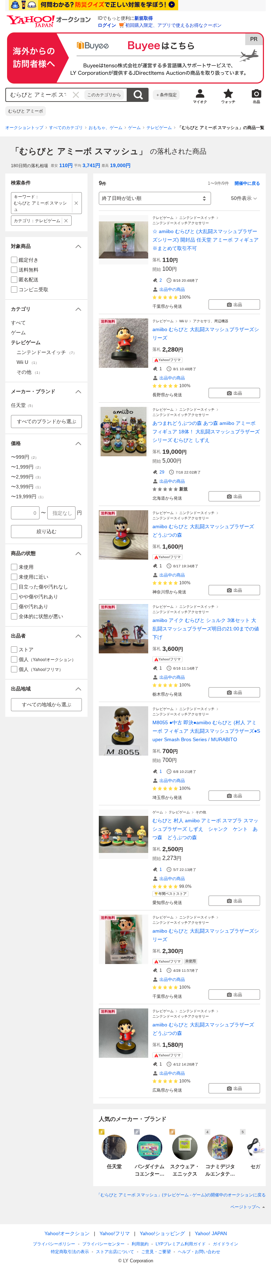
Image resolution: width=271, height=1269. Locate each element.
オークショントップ (24, 127)
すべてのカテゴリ (66, 127)
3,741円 (91, 165)
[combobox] (45, 95)
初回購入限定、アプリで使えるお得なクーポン (173, 25)
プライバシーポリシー (54, 1243)
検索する (138, 95)
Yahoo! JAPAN (211, 1233)
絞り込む (46, 531)
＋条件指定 (166, 94)
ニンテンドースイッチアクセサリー (180, 223)
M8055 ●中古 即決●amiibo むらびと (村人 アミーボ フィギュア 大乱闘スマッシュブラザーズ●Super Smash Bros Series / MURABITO (206, 731)
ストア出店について (115, 1251)
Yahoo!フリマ (115, 1233)
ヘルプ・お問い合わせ (199, 1251)
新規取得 (143, 18)
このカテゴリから (104, 94)
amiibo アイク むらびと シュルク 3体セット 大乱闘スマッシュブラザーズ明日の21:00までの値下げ (205, 628)
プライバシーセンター (103, 1243)
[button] (46, 246)
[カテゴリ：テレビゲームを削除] (66, 220)
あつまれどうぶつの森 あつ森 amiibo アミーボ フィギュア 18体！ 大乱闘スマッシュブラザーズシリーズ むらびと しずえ (206, 431)
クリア (76, 95)
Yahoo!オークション (67, 1233)
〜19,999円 (28, 496)
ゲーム (134, 127)
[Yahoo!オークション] (49, 17)
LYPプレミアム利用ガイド (181, 1243)
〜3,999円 (27, 486)
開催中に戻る (247, 183)
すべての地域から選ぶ (46, 704)
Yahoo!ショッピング (162, 1233)
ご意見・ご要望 (156, 1251)
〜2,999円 (27, 477)
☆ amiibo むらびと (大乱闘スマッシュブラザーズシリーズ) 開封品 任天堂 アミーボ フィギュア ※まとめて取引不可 (205, 239)
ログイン (107, 25)
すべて (18, 322)
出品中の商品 (172, 289)
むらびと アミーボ (25, 111)
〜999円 (24, 457)
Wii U (183, 321)
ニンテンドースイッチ (197, 218)
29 (161, 472)
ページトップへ (245, 1206)
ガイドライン (225, 1243)
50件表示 (241, 198)
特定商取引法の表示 (70, 1251)
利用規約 (140, 1243)
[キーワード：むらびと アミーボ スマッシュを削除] (76, 203)
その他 (200, 812)
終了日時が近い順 (121, 198)
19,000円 (120, 165)
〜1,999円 (27, 467)
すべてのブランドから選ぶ (46, 421)
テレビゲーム (159, 127)
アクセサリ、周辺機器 (210, 321)
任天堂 (23, 405)
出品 (238, 304)
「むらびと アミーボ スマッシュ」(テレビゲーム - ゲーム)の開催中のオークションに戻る (181, 1194)
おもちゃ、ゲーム (105, 127)
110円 (66, 165)
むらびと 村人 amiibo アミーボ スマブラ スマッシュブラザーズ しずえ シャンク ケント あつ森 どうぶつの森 (205, 829)
